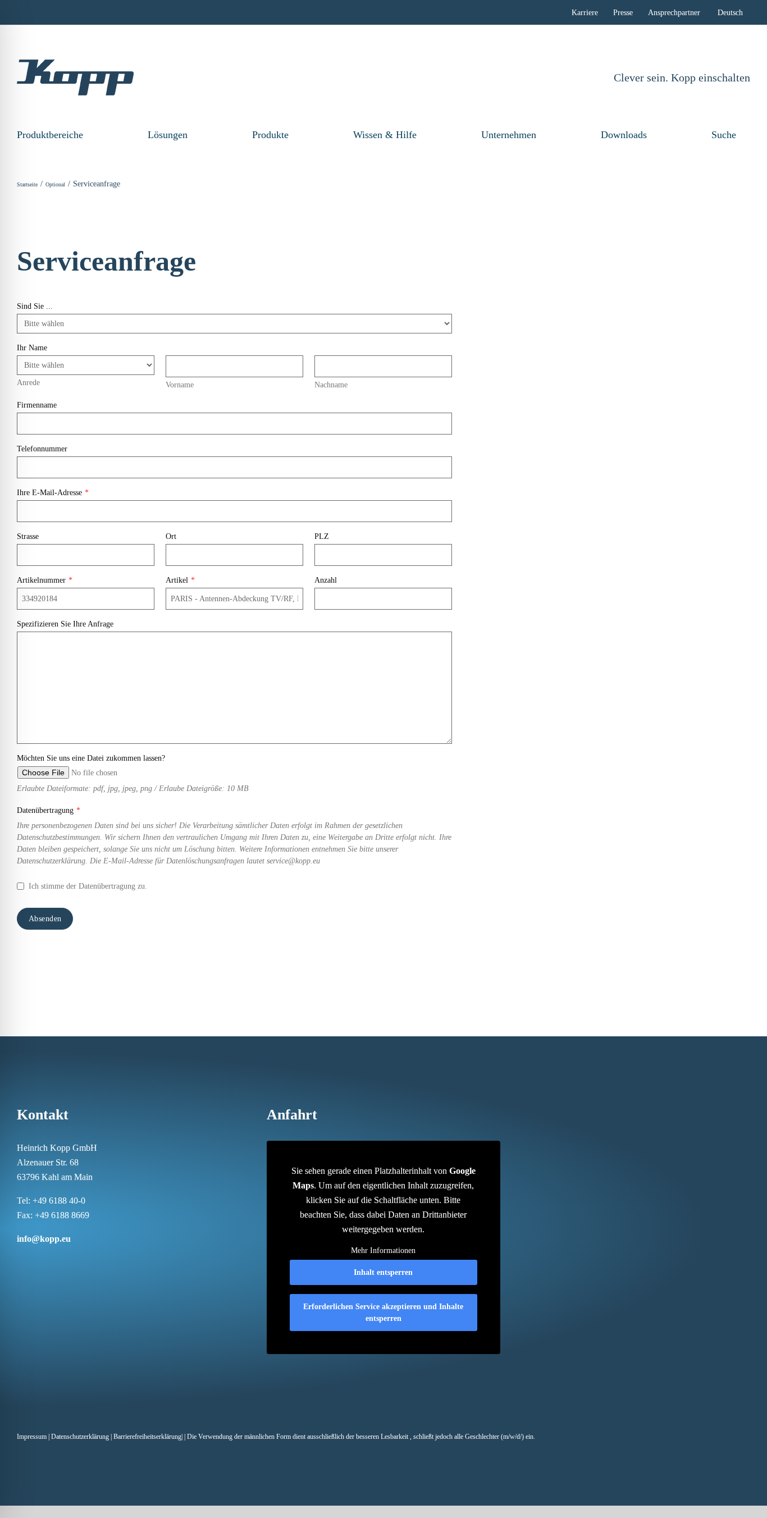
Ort (171, 536)
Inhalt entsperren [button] (383, 1272)
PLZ (321, 536)
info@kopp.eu (44, 1238)
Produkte (270, 134)
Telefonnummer (42, 449)
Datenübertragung (48, 810)
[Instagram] (34, 1260)
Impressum (32, 1437)
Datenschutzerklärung (80, 1437)
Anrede (28, 382)
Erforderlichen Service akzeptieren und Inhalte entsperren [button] (383, 1312)
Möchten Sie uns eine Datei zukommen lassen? (91, 758)
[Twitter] (78, 1260)
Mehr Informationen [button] (383, 1250)
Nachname (331, 385)
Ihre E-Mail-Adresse (53, 492)
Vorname (180, 385)
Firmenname (37, 405)
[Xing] (64, 1260)
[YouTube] (93, 1260)
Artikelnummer (44, 580)
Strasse (28, 536)
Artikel (180, 580)
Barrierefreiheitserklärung (147, 1437)
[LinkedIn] (49, 1260)
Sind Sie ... (35, 306)
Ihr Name (32, 348)
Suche (723, 134)
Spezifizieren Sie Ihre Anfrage (65, 624)
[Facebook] (20, 1260)
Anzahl (325, 580)
